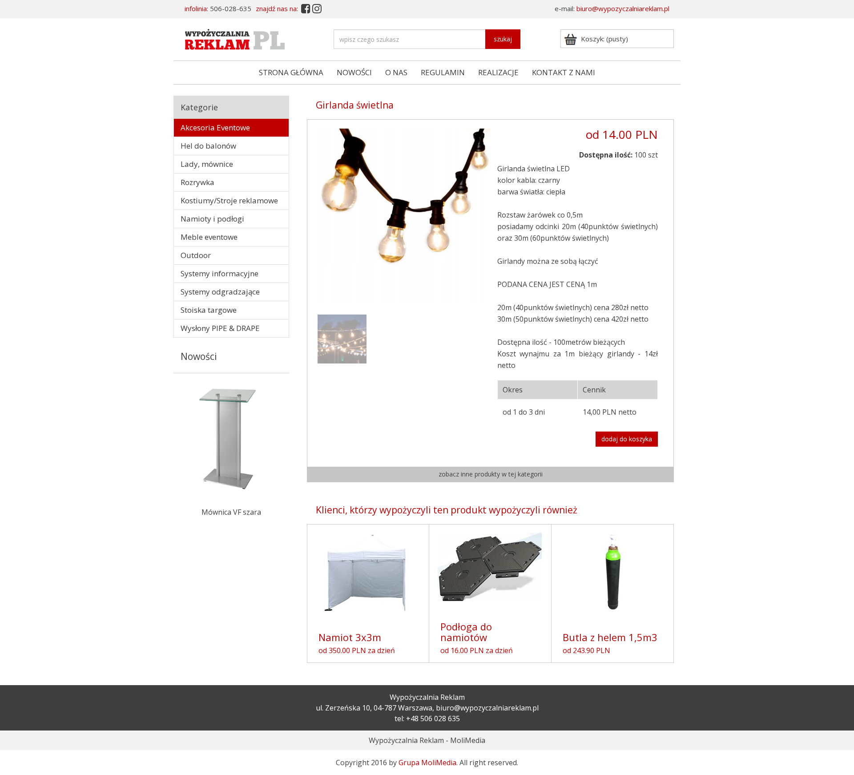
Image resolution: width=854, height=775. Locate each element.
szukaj (503, 39)
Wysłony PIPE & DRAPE (220, 328)
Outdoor (196, 255)
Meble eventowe (209, 237)
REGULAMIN (443, 72)
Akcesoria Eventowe (215, 127)
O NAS (396, 72)
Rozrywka (197, 182)
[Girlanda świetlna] (342, 338)
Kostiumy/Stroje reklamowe (229, 200)
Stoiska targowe (209, 310)
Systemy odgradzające (220, 292)
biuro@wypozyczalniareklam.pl (622, 8)
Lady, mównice (207, 164)
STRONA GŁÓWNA (291, 72)
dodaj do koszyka (626, 439)
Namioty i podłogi (212, 219)
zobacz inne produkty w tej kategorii (491, 474)
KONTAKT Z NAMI (563, 72)
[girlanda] (403, 214)
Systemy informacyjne (219, 273)
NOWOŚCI (354, 72)
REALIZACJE (498, 72)
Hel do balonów (208, 146)
